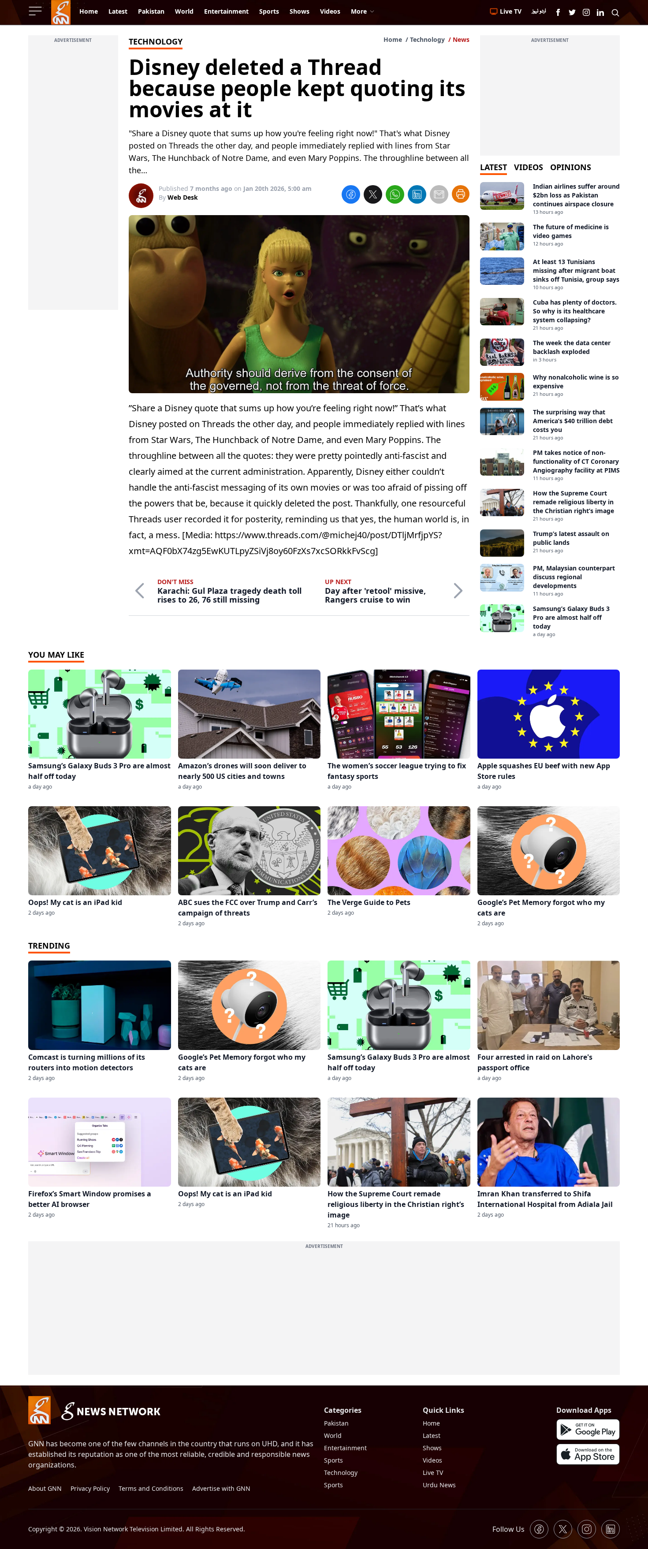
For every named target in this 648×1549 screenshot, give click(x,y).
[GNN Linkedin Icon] (600, 12)
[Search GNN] (615, 12)
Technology (427, 39)
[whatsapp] (395, 195)
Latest (431, 1435)
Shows (432, 1448)
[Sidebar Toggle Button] (36, 11)
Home (393, 39)
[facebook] (351, 195)
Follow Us (508, 1529)
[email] (439, 195)
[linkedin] (417, 195)
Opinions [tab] (570, 167)
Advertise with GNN (221, 1488)
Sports (333, 1460)
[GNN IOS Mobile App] (588, 1454)
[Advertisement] (73, 177)
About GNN (45, 1488)
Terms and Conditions (151, 1488)
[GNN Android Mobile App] (588, 1429)
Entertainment (345, 1448)
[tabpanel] (550, 410)
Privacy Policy (90, 1488)
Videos (432, 1460)
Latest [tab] (493, 167)
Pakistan (336, 1423)
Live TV (433, 1472)
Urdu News (439, 1485)
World (333, 1435)
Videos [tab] (528, 167)
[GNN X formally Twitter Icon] (572, 12)
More (359, 11)
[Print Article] (460, 194)
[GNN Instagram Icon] (586, 12)
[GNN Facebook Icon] (558, 12)
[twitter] (373, 195)
